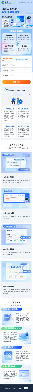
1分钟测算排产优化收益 (22, 59)
